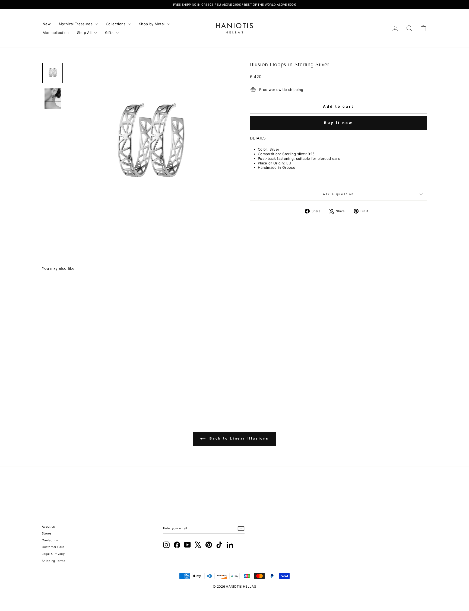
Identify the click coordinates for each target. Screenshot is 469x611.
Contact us (50, 540)
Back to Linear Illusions (238, 438)
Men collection (56, 32)
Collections (116, 24)
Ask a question (338, 194)
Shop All (85, 32)
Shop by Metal (152, 24)
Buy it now (338, 122)
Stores (47, 533)
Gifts (110, 32)
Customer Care (53, 547)
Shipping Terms (53, 561)
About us (48, 527)
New (47, 24)
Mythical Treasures (76, 24)
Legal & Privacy (53, 554)
